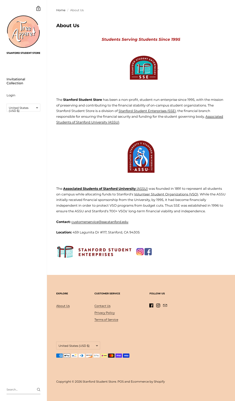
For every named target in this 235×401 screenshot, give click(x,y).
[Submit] (38, 389)
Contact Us (102, 306)
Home (60, 10)
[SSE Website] (144, 67)
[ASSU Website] (141, 156)
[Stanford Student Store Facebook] (148, 251)
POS (121, 381)
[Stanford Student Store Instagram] (140, 251)
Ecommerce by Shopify (148, 381)
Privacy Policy (104, 312)
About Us (63, 306)
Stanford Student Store (99, 381)
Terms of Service (106, 319)
